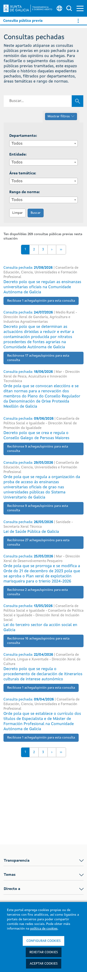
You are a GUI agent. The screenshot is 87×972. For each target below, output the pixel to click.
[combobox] (43, 143)
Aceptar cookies (44, 963)
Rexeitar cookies (43, 952)
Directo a (12, 889)
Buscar (36, 212)
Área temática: (22, 173)
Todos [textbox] (17, 144)
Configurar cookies (43, 941)
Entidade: (17, 155)
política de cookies (44, 928)
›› (61, 249)
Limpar (17, 212)
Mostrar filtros (59, 116)
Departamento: (23, 136)
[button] (80, 8)
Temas (10, 875)
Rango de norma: (24, 192)
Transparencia (16, 861)
